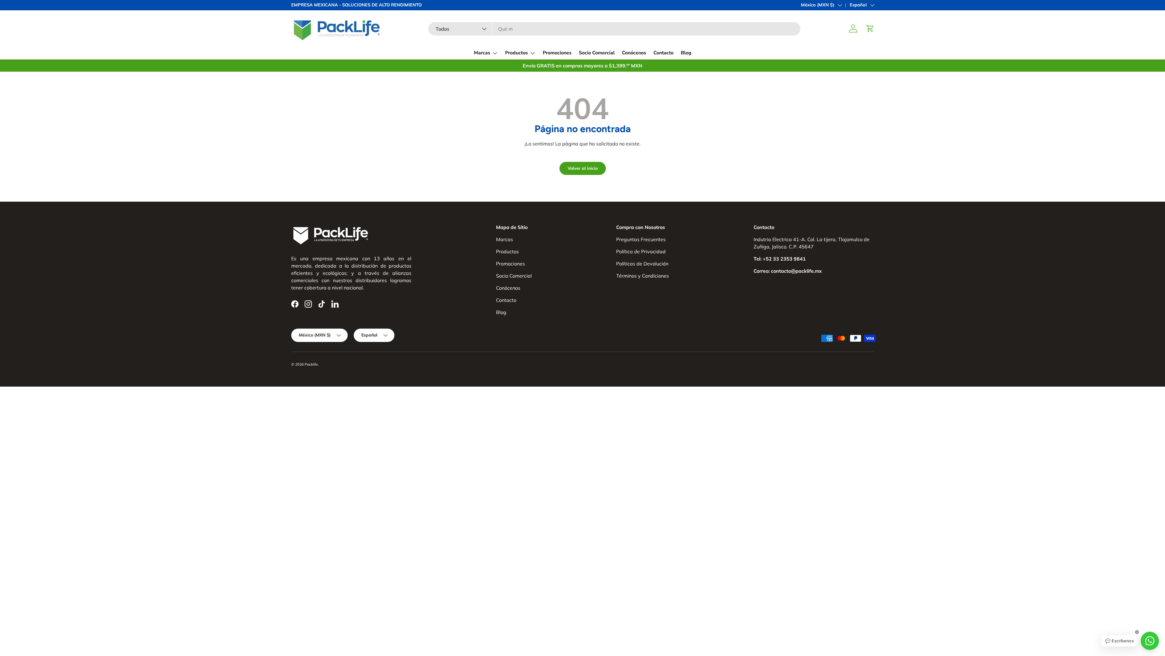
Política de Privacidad (641, 251)
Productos (516, 53)
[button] (870, 28)
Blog (686, 53)
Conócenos (634, 53)
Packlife (311, 364)
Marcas (482, 53)
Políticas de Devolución (642, 264)
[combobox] (614, 29)
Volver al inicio (583, 168)
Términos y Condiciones (642, 276)
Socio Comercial (597, 53)
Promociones (557, 53)
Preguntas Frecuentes (641, 239)
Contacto (663, 53)
